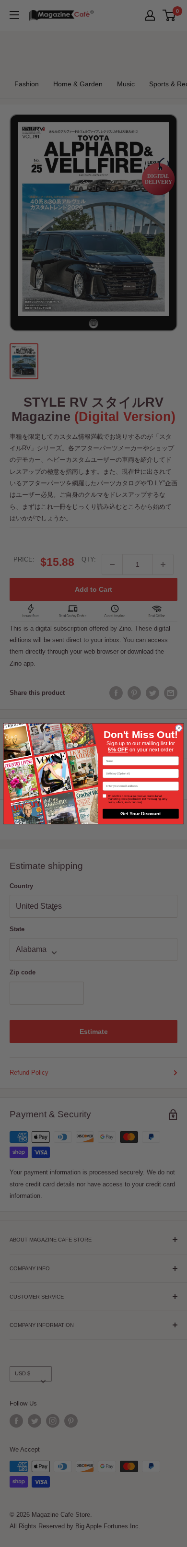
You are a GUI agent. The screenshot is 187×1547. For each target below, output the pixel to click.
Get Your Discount (140, 813)
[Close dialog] (178, 728)
